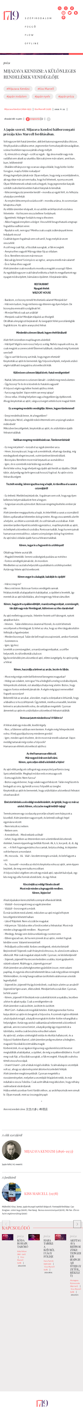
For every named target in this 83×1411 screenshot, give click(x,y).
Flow (29, 35)
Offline (32, 43)
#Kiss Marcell (46, 88)
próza (6, 63)
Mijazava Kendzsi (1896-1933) (17, 109)
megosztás (35, 119)
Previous (4, 1222)
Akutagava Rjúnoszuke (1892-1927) (75, 1283)
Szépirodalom (38, 18)
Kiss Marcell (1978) (43, 109)
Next (75, 1222)
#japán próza (66, 96)
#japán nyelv (42, 96)
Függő (30, 27)
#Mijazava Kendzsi (18, 88)
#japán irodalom (17, 96)
